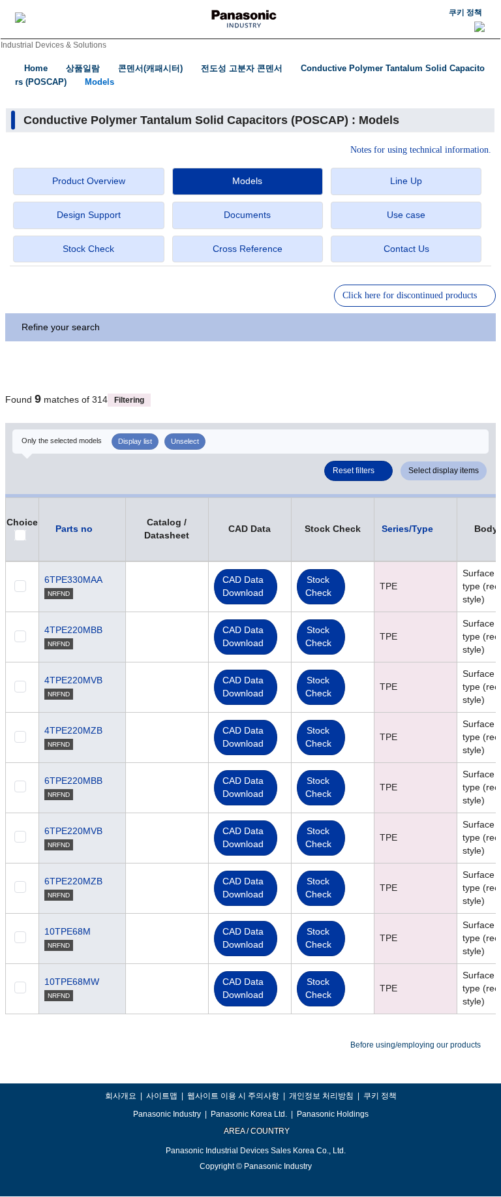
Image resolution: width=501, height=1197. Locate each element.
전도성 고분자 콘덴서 (241, 68)
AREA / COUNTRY (256, 1131)
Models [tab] (247, 181)
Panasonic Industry (167, 1114)
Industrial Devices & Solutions (53, 45)
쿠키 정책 (465, 12)
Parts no (74, 528)
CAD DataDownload (243, 586)
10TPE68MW (71, 981)
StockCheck (318, 586)
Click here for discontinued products (409, 295)
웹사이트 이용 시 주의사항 (233, 1095)
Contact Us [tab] (406, 248)
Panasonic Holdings (333, 1114)
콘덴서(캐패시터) (150, 68)
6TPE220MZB (73, 881)
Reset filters (353, 470)
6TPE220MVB (73, 831)
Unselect (185, 441)
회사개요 (120, 1095)
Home (36, 68)
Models (99, 82)
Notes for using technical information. (420, 150)
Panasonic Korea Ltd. (249, 1114)
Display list (135, 441)
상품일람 (83, 68)
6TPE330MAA (73, 579)
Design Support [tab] (89, 215)
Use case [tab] (406, 215)
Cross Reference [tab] (247, 248)
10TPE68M (67, 931)
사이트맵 (161, 1095)
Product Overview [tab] (88, 181)
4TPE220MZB (73, 730)
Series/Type (407, 528)
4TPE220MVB (73, 680)
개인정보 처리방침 (321, 1095)
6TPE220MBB (73, 780)
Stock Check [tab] (88, 248)
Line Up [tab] (406, 181)
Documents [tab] (247, 215)
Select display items (443, 470)
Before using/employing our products (415, 1044)
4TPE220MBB (73, 630)
